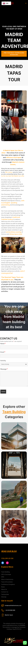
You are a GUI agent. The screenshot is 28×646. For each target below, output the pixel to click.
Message (4, 369)
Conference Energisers (8, 584)
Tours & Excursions (7, 582)
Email (2, 352)
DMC (2, 577)
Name (2, 343)
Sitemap (3, 597)
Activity (3, 360)
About (3, 589)
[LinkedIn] (2, 562)
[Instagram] (7, 562)
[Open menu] (26, 3)
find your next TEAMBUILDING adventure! (14, 53)
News (3, 587)
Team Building (14, 412)
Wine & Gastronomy (7, 579)
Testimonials (5, 594)
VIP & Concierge (6, 574)
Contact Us (4, 592)
